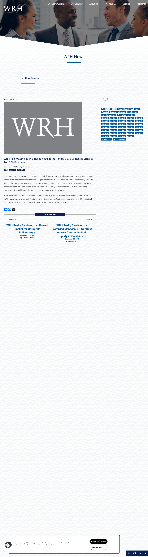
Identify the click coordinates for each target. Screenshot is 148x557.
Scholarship (106, 139)
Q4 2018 (139, 133)
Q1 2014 (131, 115)
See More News (50, 214)
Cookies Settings (99, 547)
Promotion (122, 115)
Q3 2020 (122, 130)
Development (132, 112)
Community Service (117, 112)
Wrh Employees (119, 139)
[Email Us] (134, 553)
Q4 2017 (130, 133)
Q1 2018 (130, 118)
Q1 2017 (122, 118)
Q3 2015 (122, 127)
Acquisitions (123, 109)
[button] (8, 544)
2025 (108, 109)
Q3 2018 (105, 130)
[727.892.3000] (128, 553)
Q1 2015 (105, 118)
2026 (114, 109)
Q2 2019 (130, 124)
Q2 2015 (139, 121)
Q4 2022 (130, 136)
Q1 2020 (105, 121)
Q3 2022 (139, 130)
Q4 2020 (113, 136)
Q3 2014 (113, 127)
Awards (12, 170)
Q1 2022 (122, 121)
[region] (64, 544)
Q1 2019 (139, 118)
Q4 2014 (105, 133)
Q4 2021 (122, 136)
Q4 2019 (105, 136)
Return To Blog (11, 99)
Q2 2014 (130, 121)
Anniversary (134, 109)
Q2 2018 (122, 124)
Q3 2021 (130, 130)
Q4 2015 (21, 170)
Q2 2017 (113, 124)
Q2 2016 (105, 124)
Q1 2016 (113, 118)
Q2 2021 (139, 124)
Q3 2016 (130, 127)
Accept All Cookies (98, 541)
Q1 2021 (113, 121)
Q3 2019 (113, 130)
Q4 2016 (122, 133)
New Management (108, 115)
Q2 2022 (105, 127)
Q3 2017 (139, 127)
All (6, 170)
